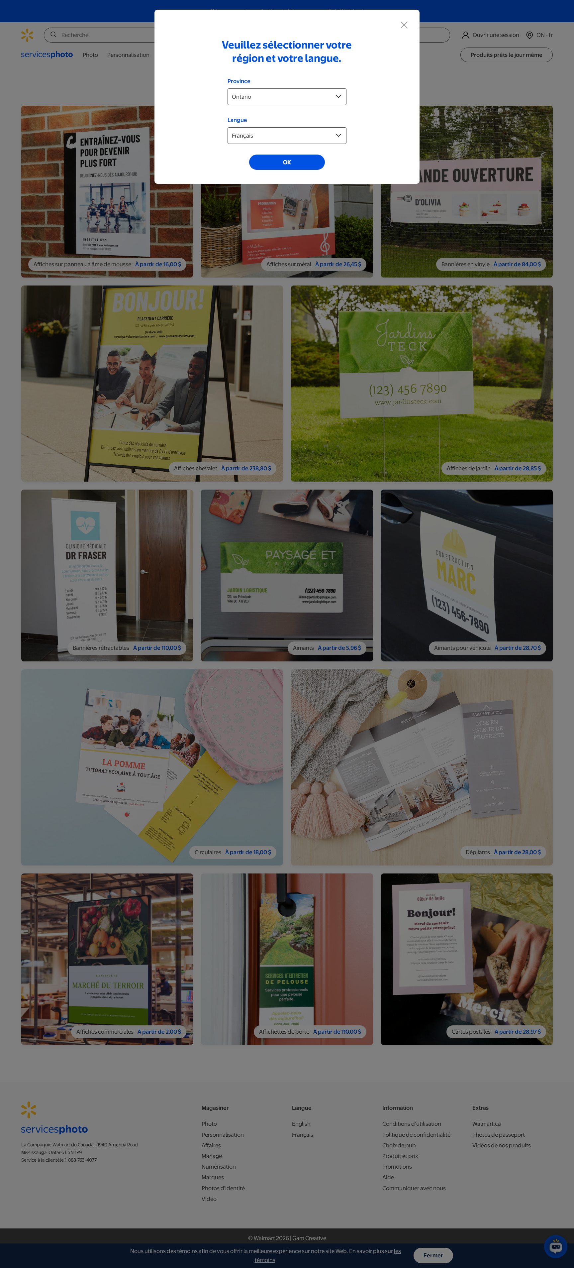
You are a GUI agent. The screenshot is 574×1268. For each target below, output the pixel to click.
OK (287, 162)
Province (239, 81)
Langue (237, 120)
